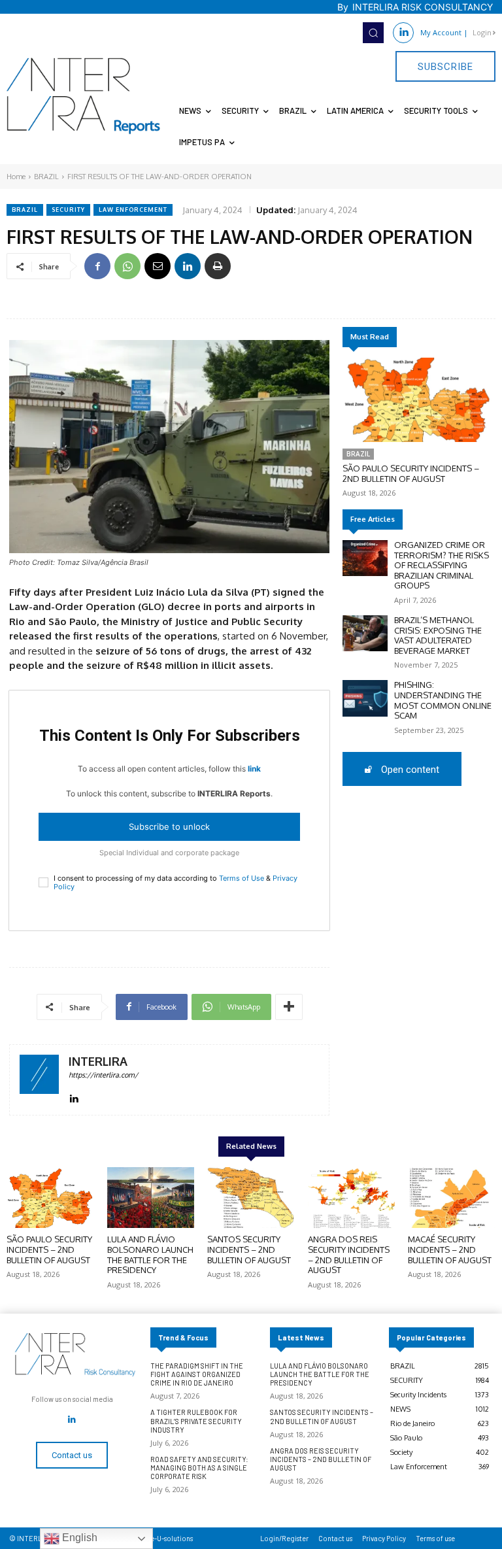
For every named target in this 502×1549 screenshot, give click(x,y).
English (78, 1537)
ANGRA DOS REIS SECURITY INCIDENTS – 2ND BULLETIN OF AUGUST (349, 1254)
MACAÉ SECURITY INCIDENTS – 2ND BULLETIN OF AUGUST (450, 1249)
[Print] (218, 266)
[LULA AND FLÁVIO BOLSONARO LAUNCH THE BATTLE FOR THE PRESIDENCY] (151, 1198)
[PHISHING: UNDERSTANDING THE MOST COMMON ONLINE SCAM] (365, 698)
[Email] (157, 266)
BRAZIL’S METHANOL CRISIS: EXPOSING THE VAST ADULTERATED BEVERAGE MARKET (438, 635)
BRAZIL (46, 176)
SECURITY (68, 209)
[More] (289, 1007)
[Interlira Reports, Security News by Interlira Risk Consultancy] (84, 96)
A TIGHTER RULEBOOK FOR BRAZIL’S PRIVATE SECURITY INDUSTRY (196, 1420)
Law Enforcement (133, 209)
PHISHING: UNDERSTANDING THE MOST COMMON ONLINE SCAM (443, 700)
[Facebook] (97, 266)
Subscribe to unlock (169, 826)
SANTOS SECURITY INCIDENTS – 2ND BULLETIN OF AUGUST (249, 1249)
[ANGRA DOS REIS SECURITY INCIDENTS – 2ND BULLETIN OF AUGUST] (351, 1198)
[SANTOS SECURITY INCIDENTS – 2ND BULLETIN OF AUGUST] (251, 1198)
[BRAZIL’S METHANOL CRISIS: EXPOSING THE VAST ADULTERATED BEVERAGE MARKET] (365, 633)
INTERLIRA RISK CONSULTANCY (422, 6)
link (254, 769)
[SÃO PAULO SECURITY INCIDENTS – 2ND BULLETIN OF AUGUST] (418, 400)
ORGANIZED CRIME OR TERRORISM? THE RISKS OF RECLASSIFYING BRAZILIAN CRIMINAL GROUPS (441, 564)
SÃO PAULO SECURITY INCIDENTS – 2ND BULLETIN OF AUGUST (411, 473)
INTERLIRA (98, 1061)
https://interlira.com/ (103, 1075)
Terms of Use (241, 878)
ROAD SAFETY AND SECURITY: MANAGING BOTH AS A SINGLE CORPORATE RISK (199, 1467)
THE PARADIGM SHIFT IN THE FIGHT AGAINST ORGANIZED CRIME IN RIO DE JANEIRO (196, 1374)
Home (16, 176)
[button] (373, 32)
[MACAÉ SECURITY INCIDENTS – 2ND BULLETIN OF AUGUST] (451, 1198)
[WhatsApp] (127, 266)
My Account (440, 32)
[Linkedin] (403, 32)
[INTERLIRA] (39, 1080)
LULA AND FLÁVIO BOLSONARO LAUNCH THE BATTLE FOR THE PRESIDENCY (150, 1254)
